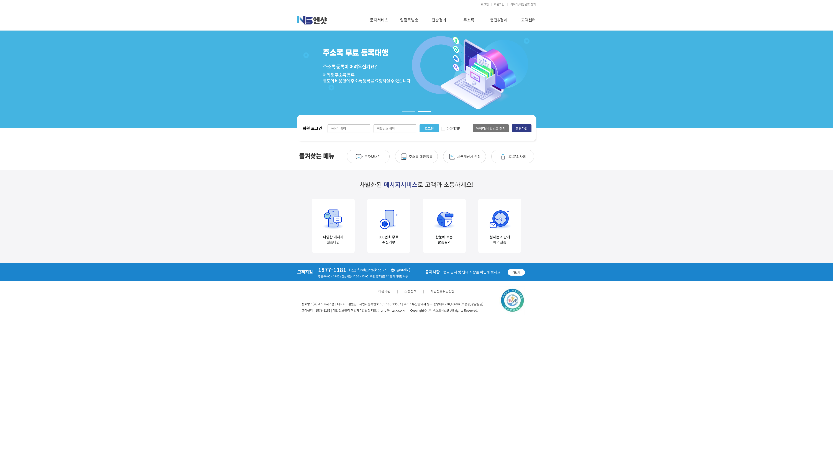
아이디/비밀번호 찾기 (523, 4)
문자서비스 (379, 20)
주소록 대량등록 (421, 156)
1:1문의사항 (517, 156)
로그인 (485, 4)
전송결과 (439, 20)
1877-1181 (322, 310)
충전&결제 (498, 20)
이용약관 (384, 291)
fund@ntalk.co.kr (393, 310)
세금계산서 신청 (469, 156)
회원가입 (499, 4)
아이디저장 (454, 128)
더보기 (516, 272)
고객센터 (528, 20)
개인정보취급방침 (442, 291)
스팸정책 (410, 291)
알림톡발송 (409, 20)
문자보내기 (372, 156)
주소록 (468, 20)
